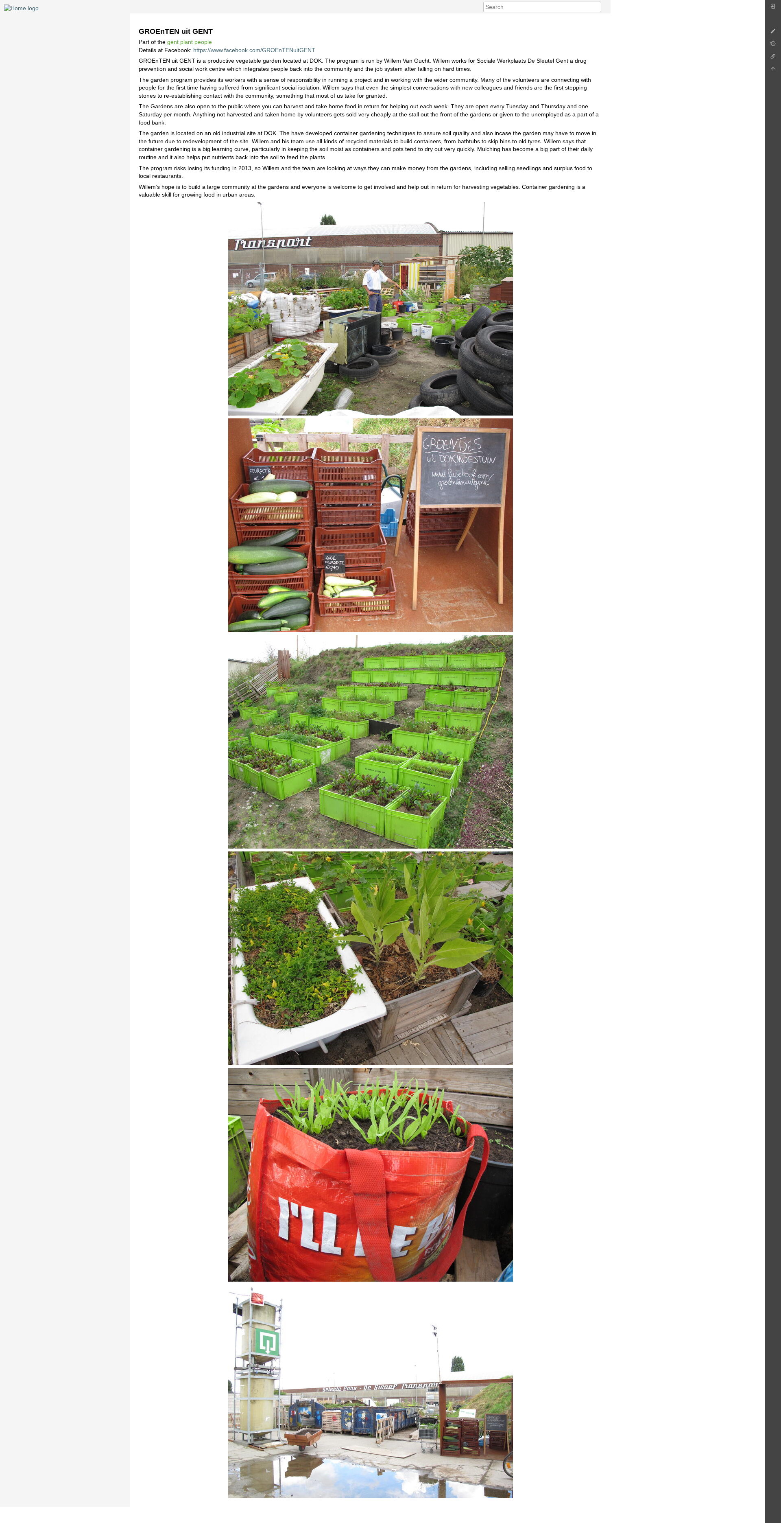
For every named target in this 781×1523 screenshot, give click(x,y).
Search (597, 7)
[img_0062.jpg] (370, 525)
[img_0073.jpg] (370, 1391)
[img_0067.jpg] (370, 958)
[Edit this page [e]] (773, 33)
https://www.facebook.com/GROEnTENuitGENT (254, 50)
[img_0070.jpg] (370, 1175)
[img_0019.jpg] (370, 742)
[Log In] (773, 8)
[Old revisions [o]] (773, 45)
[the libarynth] (21, 7)
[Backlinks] (773, 58)
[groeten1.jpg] (370, 309)
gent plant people (189, 42)
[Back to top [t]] (773, 71)
